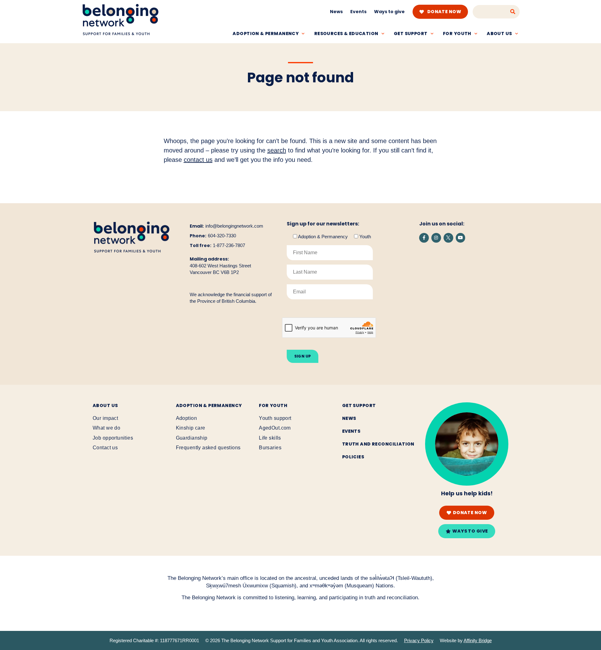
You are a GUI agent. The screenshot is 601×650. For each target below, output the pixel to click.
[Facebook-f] (424, 238)
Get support (411, 33)
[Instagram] (436, 238)
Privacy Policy (419, 640)
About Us (105, 405)
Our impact (105, 418)
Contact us (105, 447)
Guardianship (192, 438)
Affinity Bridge (478, 640)
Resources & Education (346, 33)
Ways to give (389, 11)
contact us (198, 159)
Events (358, 11)
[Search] (513, 11)
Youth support (275, 418)
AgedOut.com (275, 428)
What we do (106, 428)
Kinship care (190, 428)
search (276, 150)
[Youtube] (460, 238)
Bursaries (270, 447)
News (336, 11)
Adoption (186, 418)
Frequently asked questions (208, 447)
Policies (353, 457)
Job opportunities (113, 438)
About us (499, 33)
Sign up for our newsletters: (323, 223)
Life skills (270, 438)
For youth (457, 33)
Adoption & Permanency (266, 33)
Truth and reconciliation (378, 444)
